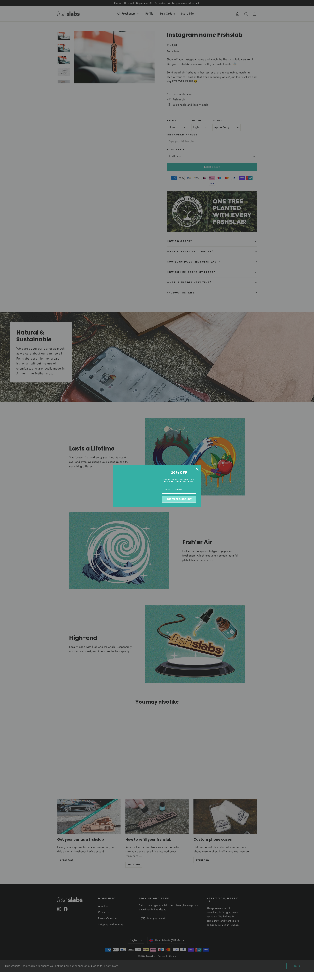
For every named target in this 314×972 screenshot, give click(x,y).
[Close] (197, 469)
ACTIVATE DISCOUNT (179, 499)
